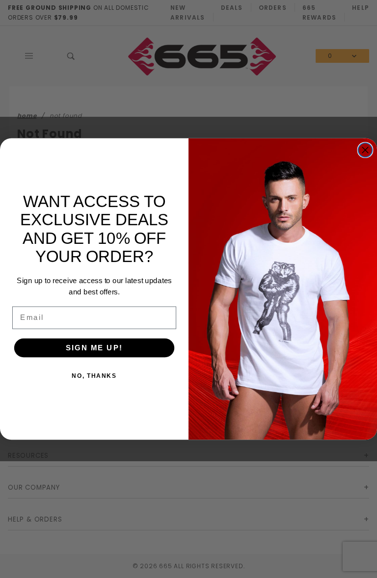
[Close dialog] (365, 150)
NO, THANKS (94, 376)
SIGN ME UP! (94, 347)
